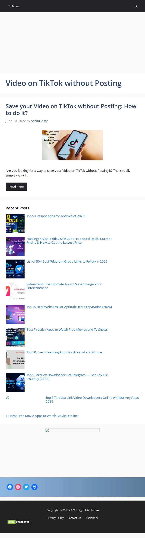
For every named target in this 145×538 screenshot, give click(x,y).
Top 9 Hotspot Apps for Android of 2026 (55, 216)
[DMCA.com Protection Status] (19, 523)
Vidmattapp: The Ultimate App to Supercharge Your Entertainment (64, 286)
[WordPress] (34, 487)
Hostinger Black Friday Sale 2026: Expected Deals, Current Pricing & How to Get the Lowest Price (69, 240)
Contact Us (74, 518)
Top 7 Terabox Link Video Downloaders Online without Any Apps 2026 (92, 399)
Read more (16, 186)
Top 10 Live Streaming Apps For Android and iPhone (64, 352)
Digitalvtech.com (88, 510)
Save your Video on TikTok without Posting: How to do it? (71, 109)
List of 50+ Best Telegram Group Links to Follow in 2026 (66, 261)
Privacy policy (55, 518)
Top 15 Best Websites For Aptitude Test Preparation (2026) (69, 307)
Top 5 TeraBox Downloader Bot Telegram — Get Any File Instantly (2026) (67, 377)
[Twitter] (26, 487)
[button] (136, 6)
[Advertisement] (72, 40)
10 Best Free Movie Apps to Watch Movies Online (42, 416)
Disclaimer (91, 518)
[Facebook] (10, 487)
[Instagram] (18, 487)
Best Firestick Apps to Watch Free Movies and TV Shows (67, 329)
